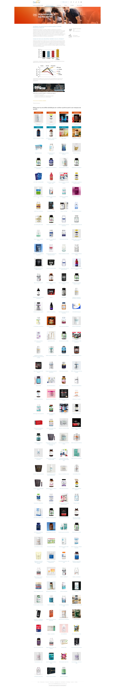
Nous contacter (79, 5)
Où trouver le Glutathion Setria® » (39, 100)
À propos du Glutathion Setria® (38, 5)
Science (65, 5)
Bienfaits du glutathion (50, 5)
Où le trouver (59, 5)
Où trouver (75, 35)
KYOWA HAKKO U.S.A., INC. (57, 683)
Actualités (72, 5)
